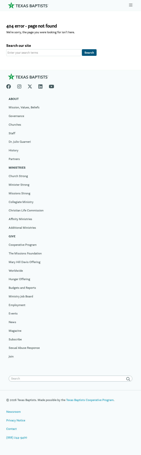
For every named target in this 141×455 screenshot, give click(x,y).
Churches (15, 124)
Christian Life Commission (26, 210)
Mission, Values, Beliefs (24, 107)
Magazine (15, 330)
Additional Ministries (22, 227)
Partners (14, 159)
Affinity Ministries (20, 219)
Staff (12, 133)
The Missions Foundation (25, 253)
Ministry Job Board (21, 296)
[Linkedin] (40, 85)
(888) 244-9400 (16, 437)
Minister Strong (19, 184)
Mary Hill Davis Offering (24, 262)
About (14, 99)
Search (89, 53)
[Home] (28, 5)
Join (11, 356)
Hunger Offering (19, 279)
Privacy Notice (15, 420)
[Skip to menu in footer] (131, 5)
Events (13, 313)
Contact (11, 429)
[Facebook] (10, 85)
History (13, 150)
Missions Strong (19, 193)
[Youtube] (51, 85)
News (12, 322)
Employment (17, 305)
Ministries (17, 168)
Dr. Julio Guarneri (20, 141)
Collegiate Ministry (21, 202)
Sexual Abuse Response (24, 348)
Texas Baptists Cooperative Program (90, 400)
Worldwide (16, 270)
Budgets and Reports (22, 287)
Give (12, 236)
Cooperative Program (23, 245)
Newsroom (13, 411)
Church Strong (18, 176)
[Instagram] (19, 85)
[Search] (128, 379)
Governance (16, 116)
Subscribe (15, 339)
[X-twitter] (29, 85)
